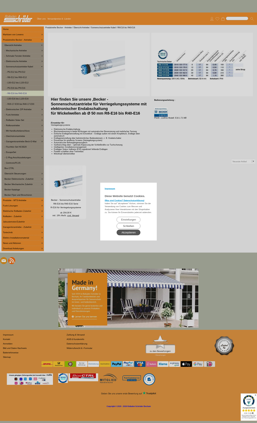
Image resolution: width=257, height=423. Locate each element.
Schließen (128, 226)
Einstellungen (128, 219)
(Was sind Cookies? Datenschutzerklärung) (124, 200)
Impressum (110, 188)
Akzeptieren (129, 232)
